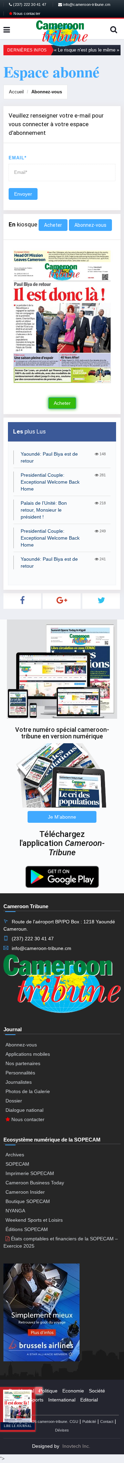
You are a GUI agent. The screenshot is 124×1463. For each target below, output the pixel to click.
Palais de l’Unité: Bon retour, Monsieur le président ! (44, 510)
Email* (18, 157)
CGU (74, 1421)
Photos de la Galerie (28, 1091)
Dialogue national (24, 1110)
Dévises (62, 1430)
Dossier (14, 1100)
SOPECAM (17, 1164)
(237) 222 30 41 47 (29, 4)
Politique (48, 1391)
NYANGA (15, 1210)
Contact (106, 1421)
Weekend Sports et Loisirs (34, 1220)
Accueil (16, 91)
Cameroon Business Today (35, 1182)
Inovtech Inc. (76, 1446)
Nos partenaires (23, 1063)
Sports (36, 1400)
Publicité (89, 1421)
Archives (15, 1154)
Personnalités (20, 1072)
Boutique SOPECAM (28, 1201)
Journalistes (19, 1082)
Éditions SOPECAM (27, 1229)
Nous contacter (26, 13)
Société (97, 1391)
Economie (73, 1391)
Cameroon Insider (25, 1192)
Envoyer (23, 194)
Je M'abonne (62, 817)
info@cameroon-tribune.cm (86, 4)
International (61, 1400)
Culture (16, 1400)
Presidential (21, 1391)
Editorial (89, 1400)
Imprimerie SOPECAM (30, 1173)
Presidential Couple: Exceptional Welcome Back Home (50, 482)
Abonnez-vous (46, 91)
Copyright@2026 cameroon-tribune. (38, 1421)
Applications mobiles (28, 1054)
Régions (18, 1408)
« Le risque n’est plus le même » (86, 50)
